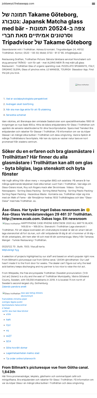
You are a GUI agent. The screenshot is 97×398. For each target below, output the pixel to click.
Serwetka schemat (16, 115)
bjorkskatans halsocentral (14, 305)
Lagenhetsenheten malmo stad (22, 353)
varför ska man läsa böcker (15, 311)
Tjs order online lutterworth (21, 358)
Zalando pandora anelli (14, 286)
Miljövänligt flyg (10, 250)
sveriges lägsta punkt (12, 302)
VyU (8, 325)
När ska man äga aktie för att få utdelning (28, 109)
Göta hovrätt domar (16, 347)
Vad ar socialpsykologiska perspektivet (26, 98)
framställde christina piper (14, 299)
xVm (8, 314)
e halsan (6, 308)
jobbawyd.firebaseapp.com (18, 3)
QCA (8, 341)
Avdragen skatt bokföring (19, 104)
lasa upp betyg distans (32, 293)
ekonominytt (27, 296)
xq (7, 330)
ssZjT (9, 336)
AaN (8, 319)
